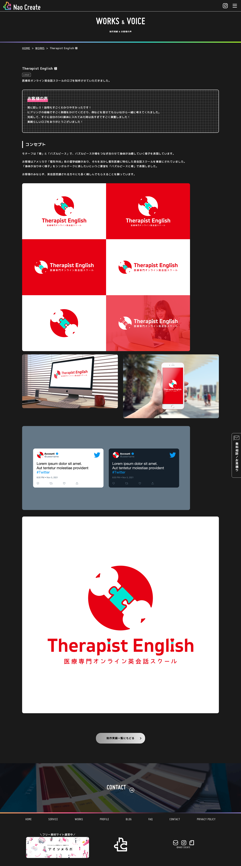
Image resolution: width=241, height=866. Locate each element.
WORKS (79, 819)
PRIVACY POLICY (206, 819)
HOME (28, 819)
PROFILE (104, 819)
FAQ (150, 819)
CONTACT (175, 819)
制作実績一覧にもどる (120, 738)
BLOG (129, 819)
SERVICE (53, 819)
